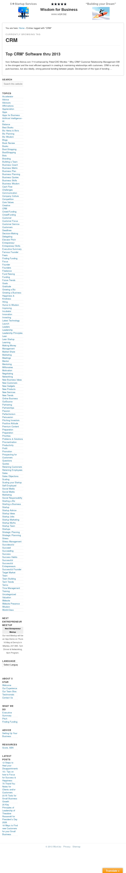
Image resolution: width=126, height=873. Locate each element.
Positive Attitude (10, 423)
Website (6, 600)
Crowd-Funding (9, 211)
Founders (6, 267)
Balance (6, 124)
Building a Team (10, 161)
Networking (7, 376)
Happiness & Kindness (8, 297)
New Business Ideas (12, 379)
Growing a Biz (9, 289)
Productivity (8, 445)
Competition (8, 199)
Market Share (8, 351)
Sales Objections (10, 476)
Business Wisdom (11, 183)
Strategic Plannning (11, 535)
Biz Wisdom (8, 136)
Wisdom (6, 606)
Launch (5, 323)
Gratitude (6, 286)
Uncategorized (9, 594)
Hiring (5, 301)
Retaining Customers (12, 466)
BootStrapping (9, 152)
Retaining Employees (12, 469)
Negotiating (7, 373)
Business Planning (11, 174)
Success (6, 553)
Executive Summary (12, 248)
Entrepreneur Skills (11, 245)
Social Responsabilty (12, 497)
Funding (6, 277)
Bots (4, 155)
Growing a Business (11, 292)
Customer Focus (10, 220)
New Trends (7, 395)
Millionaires (7, 367)
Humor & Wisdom (10, 304)
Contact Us (7, 697)
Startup (5, 507)
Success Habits (9, 557)
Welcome (6, 685)
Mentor (5, 361)
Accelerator (7, 96)
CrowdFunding (9, 214)
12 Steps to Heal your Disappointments (10, 765)
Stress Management (11, 541)
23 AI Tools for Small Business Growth (9, 798)
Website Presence (11, 603)
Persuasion (7, 417)
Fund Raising (8, 273)
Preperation (7, 432)
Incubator (6, 311)
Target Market (8, 572)
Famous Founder (10, 252)
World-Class (8, 609)
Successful (7, 560)
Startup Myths (9, 522)
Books (5, 146)
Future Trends (8, 280)
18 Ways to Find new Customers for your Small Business (10, 830)
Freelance (7, 270)
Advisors (6, 102)
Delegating (7, 236)
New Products (9, 389)
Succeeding (7, 550)
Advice (5, 99)
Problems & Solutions (12, 438)
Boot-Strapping (9, 149)
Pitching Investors (11, 420)
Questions (7, 460)
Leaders (6, 326)
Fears (5, 255)
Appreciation (8, 108)
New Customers (9, 382)
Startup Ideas (8, 513)
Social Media (8, 488)
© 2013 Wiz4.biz (53, 846)
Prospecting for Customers (9, 456)
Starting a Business (11, 504)
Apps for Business (11, 115)
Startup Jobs (8, 516)
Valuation (6, 597)
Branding (6, 158)
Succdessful (8, 544)
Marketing (7, 354)
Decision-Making (10, 233)
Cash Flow (7, 186)
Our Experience (9, 688)
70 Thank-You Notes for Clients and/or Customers (8, 788)
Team (5, 575)
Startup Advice (9, 510)
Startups (6, 528)
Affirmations (8, 105)
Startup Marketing (10, 519)
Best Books (7, 127)
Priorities (6, 435)
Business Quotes (10, 177)
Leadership (7, 329)
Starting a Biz (8, 500)
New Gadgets (8, 385)
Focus (5, 261)
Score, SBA (8, 747)
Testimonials (8, 694)
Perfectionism (8, 414)
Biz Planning (8, 133)
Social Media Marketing (8, 493)
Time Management (11, 588)
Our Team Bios (9, 691)
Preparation (7, 429)
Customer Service (10, 224)
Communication (9, 192)
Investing (6, 317)
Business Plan (9, 171)
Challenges (7, 189)
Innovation (7, 314)
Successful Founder (11, 569)
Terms (5, 584)
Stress (5, 538)
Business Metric (10, 167)
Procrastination (9, 442)
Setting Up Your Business (9, 735)
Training (6, 591)
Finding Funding (9, 258)
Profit (4, 448)
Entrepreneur (8, 242)
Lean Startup (8, 339)
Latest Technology (11, 320)
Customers (7, 227)
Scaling (5, 479)
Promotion (7, 451)
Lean (4, 336)
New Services (8, 392)
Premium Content (10, 426)
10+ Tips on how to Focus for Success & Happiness (9, 776)
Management (8, 348)
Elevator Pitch (9, 239)
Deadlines (7, 230)
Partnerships (8, 407)
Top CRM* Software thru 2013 (33, 54)
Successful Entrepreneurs (9, 565)
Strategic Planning (11, 532)
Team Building (9, 578)
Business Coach (10, 164)
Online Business (10, 398)
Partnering (7, 404)
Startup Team (8, 525)
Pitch (4, 718)
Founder (6, 264)
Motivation (7, 370)
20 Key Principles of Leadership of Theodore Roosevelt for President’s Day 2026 (9, 813)
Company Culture (10, 195)
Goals (5, 283)
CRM (4, 208)
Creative (6, 205)
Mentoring (7, 364)
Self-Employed (9, 485)
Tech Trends (8, 581)
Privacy (67, 846)
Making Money (9, 345)
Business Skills (9, 180)
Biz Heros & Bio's (10, 130)
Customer (6, 217)
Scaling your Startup (12, 482)
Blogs (5, 139)
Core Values (8, 202)
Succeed (6, 547)
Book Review (8, 143)
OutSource (7, 401)
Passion (6, 410)
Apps (4, 112)
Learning (6, 342)
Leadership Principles (12, 332)
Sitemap (76, 846)
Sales (5, 473)
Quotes (5, 463)
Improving (7, 308)
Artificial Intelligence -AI (12, 120)
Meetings (6, 357)
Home (21, 28)
